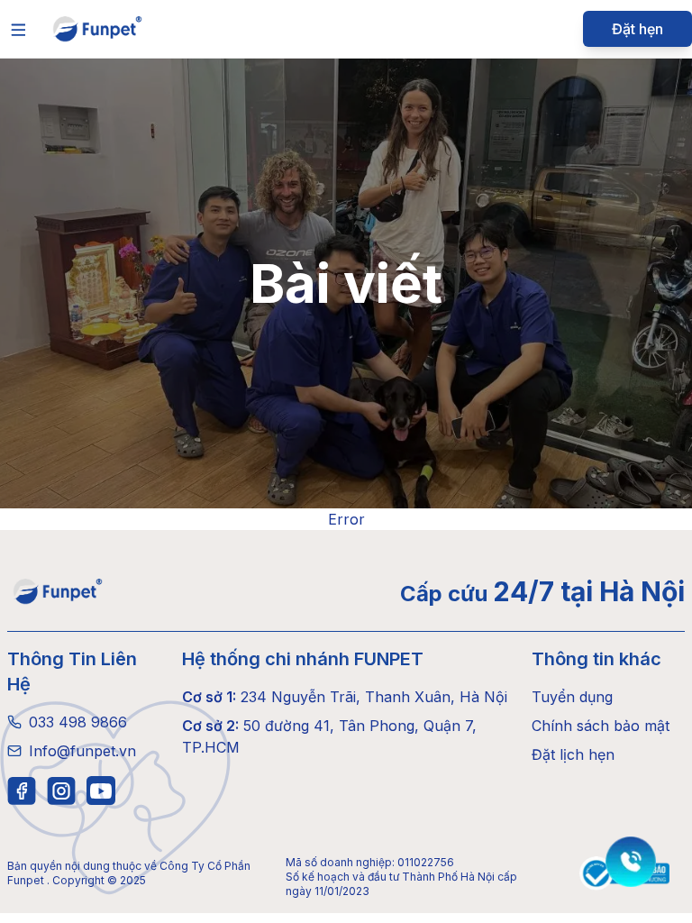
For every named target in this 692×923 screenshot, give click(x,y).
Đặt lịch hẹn (573, 754)
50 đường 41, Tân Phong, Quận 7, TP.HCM (329, 736)
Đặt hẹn (637, 29)
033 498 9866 (78, 722)
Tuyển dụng (572, 697)
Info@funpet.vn (82, 751)
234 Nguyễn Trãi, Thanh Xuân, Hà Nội (344, 697)
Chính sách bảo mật (600, 726)
